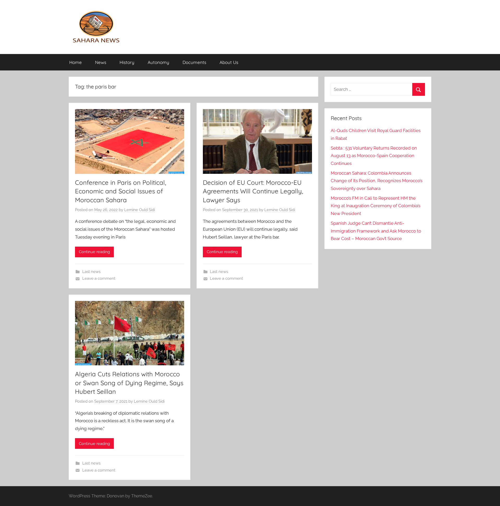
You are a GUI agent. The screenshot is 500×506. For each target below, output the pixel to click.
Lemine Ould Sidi (139, 209)
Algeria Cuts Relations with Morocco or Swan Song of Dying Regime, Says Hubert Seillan (129, 382)
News (100, 62)
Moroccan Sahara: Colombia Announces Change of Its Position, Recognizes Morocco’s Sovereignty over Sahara (376, 180)
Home (75, 62)
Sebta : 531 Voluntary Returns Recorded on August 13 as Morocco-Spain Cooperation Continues (374, 155)
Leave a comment (98, 278)
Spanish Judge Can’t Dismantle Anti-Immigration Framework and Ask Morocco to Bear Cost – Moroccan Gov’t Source (376, 231)
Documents (194, 62)
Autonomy (158, 62)
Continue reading (94, 251)
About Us (229, 62)
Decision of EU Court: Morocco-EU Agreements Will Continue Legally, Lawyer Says (253, 191)
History (127, 62)
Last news (91, 271)
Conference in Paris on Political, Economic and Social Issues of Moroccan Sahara (120, 191)
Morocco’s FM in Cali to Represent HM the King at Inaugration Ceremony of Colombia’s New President (375, 205)
